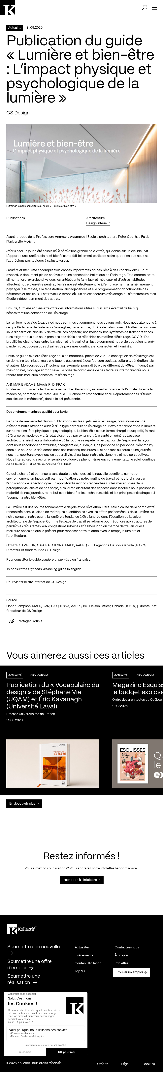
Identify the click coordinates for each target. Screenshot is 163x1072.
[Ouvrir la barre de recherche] (144, 7)
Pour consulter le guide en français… (48, 559)
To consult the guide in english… (44, 569)
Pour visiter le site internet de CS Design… (37, 582)
